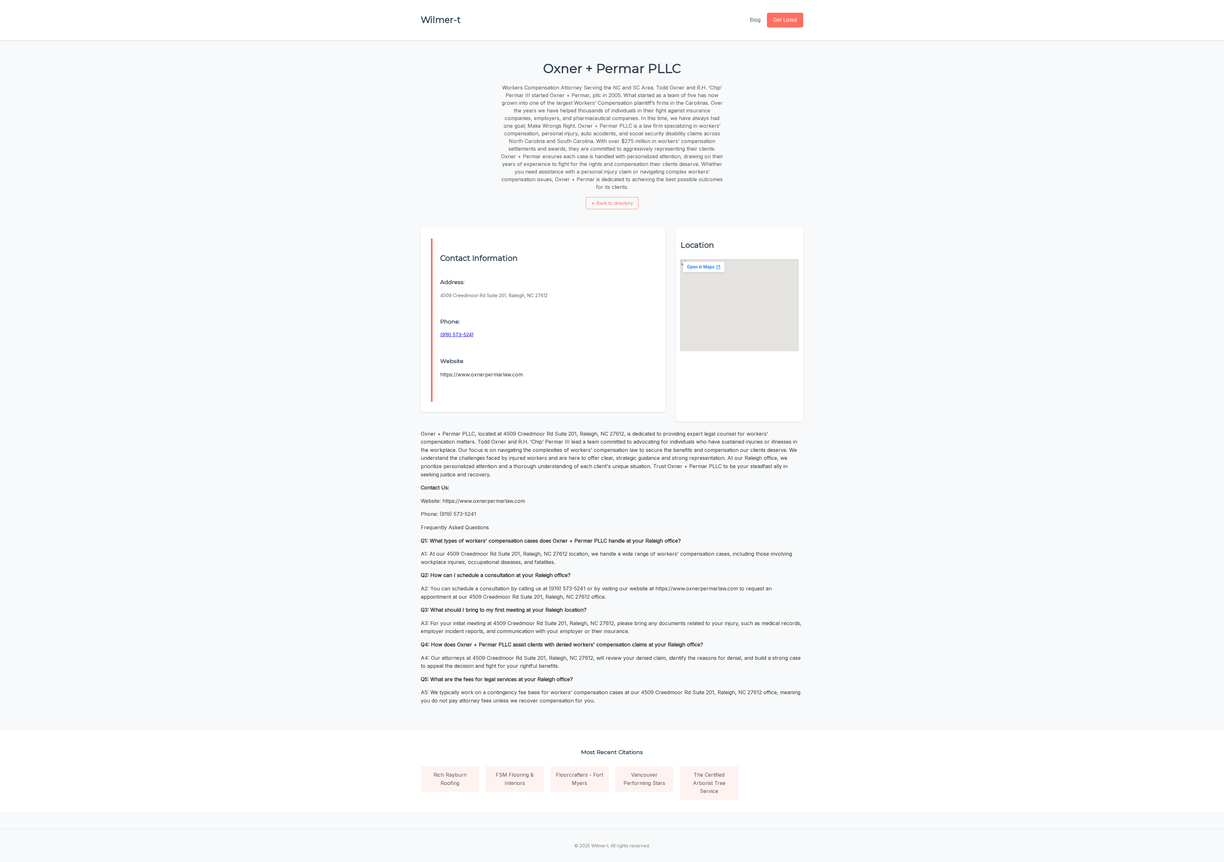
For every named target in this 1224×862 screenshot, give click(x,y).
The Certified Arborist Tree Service (709, 783)
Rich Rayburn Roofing (450, 779)
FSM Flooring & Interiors (515, 779)
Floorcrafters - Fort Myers (579, 779)
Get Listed (785, 20)
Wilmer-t (441, 19)
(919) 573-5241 (456, 334)
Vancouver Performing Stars (644, 779)
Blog (755, 20)
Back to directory (612, 203)
